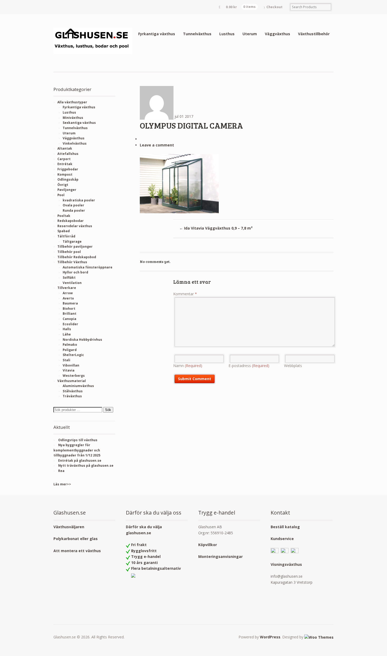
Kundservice (282, 538)
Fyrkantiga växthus (156, 33)
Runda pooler (74, 210)
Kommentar (185, 293)
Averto (68, 298)
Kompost (64, 174)
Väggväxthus (277, 33)
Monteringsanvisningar (220, 556)
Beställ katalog (285, 526)
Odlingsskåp (67, 179)
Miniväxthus (73, 117)
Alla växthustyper (72, 102)
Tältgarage (72, 241)
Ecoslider (70, 324)
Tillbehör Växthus (72, 262)
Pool (60, 195)
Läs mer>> (62, 484)
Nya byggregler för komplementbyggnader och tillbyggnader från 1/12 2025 (76, 450)
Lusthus (227, 33)
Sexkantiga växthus (79, 122)
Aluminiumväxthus (78, 386)
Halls (67, 329)
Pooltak (63, 215)
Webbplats (293, 365)
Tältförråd (66, 236)
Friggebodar (67, 169)
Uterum (249, 33)
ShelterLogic (73, 355)
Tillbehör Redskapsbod (76, 257)
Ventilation (72, 283)
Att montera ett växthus (77, 550)
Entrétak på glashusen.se (79, 460)
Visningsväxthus (286, 564)
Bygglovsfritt (144, 550)
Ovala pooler (73, 205)
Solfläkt (69, 277)
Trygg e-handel (146, 556)
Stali (66, 360)
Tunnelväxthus (197, 33)
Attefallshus (67, 153)
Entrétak (64, 164)
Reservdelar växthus (74, 226)
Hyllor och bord (75, 272)
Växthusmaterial (71, 381)
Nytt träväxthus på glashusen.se (85, 465)
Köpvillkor (207, 544)
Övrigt (62, 184)
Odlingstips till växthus (77, 440)
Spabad (63, 231)
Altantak (64, 148)
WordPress (270, 636)
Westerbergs (74, 375)
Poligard (70, 350)
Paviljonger (66, 189)
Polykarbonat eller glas (75, 538)
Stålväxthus (73, 391)
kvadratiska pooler (79, 200)
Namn (187, 365)
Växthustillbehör (314, 33)
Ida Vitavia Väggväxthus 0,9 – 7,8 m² (215, 228)
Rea (61, 471)
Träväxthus (72, 396)
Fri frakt (139, 544)
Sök (108, 410)
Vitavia (69, 370)
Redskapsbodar (70, 220)
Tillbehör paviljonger (75, 246)
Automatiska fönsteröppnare (87, 267)
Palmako (70, 344)
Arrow (68, 293)
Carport (64, 159)
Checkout (274, 7)
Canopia (69, 319)
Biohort (69, 308)
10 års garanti (144, 562)
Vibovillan (71, 365)
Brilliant (69, 313)
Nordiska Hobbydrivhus (82, 339)
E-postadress (249, 365)
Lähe (67, 334)
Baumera (70, 303)
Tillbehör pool (69, 252)
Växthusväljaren (68, 526)
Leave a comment (157, 145)
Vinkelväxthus (75, 143)
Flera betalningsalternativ (156, 568)
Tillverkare (66, 288)
